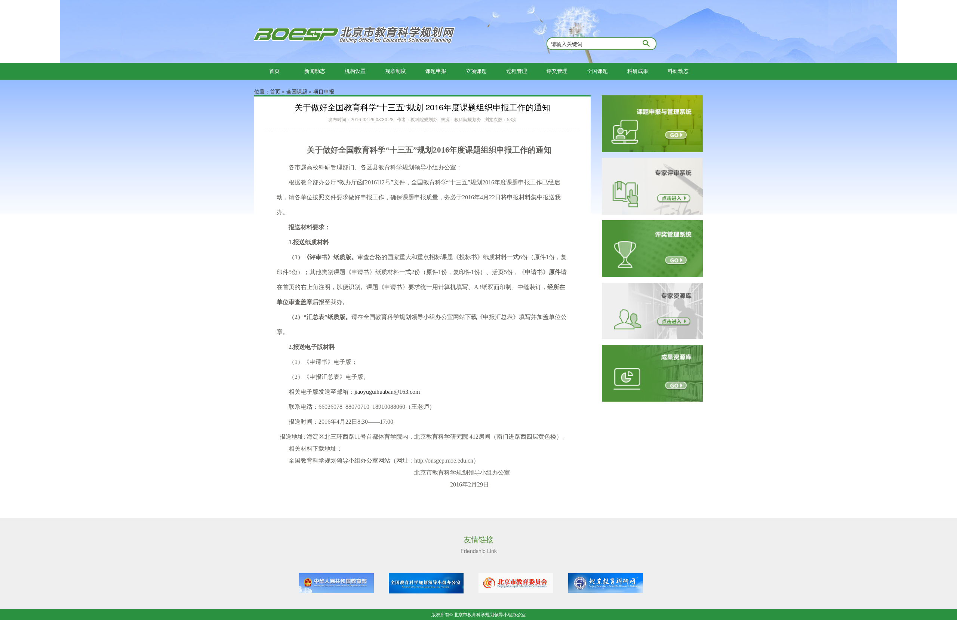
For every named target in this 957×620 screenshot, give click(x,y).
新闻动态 (314, 70)
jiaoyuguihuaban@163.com (387, 392)
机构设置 (355, 70)
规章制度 (395, 70)
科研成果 (637, 70)
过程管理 (516, 70)
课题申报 (435, 70)
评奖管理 (557, 70)
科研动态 (678, 70)
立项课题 (476, 70)
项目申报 (323, 91)
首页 (274, 70)
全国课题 (597, 70)
